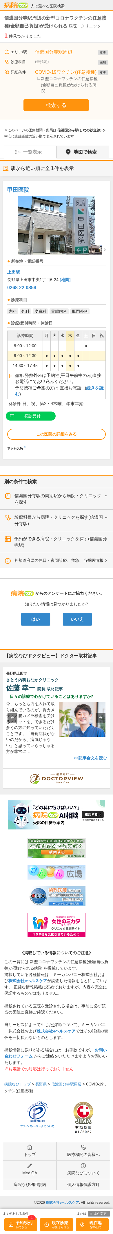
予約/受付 (24, 1222)
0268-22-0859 (21, 287)
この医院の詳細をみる (56, 434)
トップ (30, 1154)
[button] (12, 718)
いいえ (77, 619)
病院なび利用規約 (30, 1184)
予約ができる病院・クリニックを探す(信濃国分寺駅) (60, 542)
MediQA (29, 1173)
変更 (103, 52)
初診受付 (32, 416)
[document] (56, 317)
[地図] (65, 279)
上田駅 (13, 271)
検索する (56, 105)
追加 (103, 62)
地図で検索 (85, 151)
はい (35, 619)
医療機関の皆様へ (83, 1154)
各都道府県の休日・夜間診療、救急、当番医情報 (58, 560)
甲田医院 (18, 190)
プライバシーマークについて (37, 1126)
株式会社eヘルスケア (27, 980)
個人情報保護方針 (83, 1184)
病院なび (16, 5)
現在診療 (60, 1222)
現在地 (96, 1222)
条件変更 (100, 1213)
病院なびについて (83, 1173)
